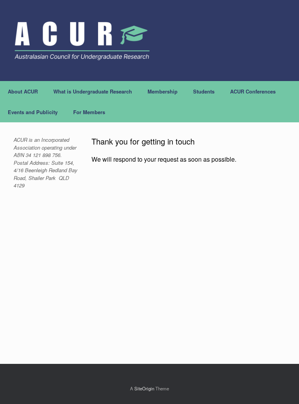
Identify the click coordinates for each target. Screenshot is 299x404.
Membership (163, 91)
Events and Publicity (33, 112)
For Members (89, 112)
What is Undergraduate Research (92, 91)
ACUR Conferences (253, 91)
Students (204, 91)
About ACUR (23, 91)
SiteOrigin (144, 388)
